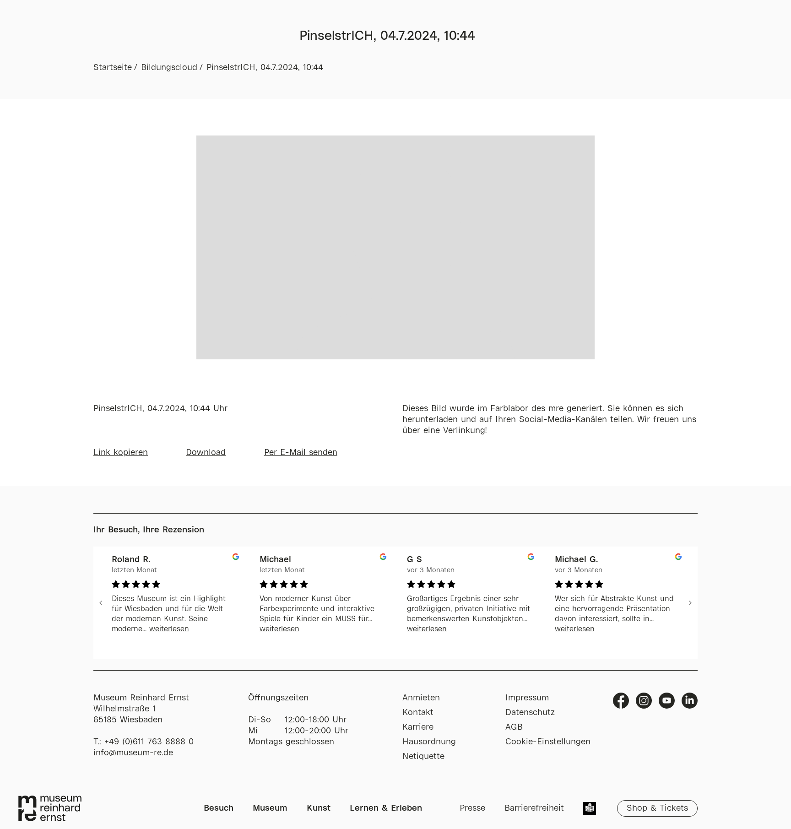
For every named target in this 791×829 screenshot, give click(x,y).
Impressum (527, 698)
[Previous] (100, 603)
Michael (275, 560)
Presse (472, 808)
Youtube (667, 701)
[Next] (690, 603)
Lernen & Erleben (386, 808)
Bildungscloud (169, 67)
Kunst (318, 808)
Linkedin (690, 701)
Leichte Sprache (589, 809)
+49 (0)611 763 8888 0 (149, 742)
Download (206, 452)
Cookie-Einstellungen (548, 742)
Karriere (417, 727)
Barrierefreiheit (534, 808)
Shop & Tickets (657, 808)
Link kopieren (120, 452)
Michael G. (576, 560)
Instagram (644, 701)
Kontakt (417, 712)
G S (414, 560)
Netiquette (423, 756)
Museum (270, 808)
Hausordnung (429, 742)
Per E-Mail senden (300, 452)
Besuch (218, 808)
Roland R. (131, 560)
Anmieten (421, 698)
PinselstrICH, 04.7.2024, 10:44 (264, 67)
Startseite (112, 67)
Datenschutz (530, 712)
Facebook (621, 701)
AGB (514, 727)
